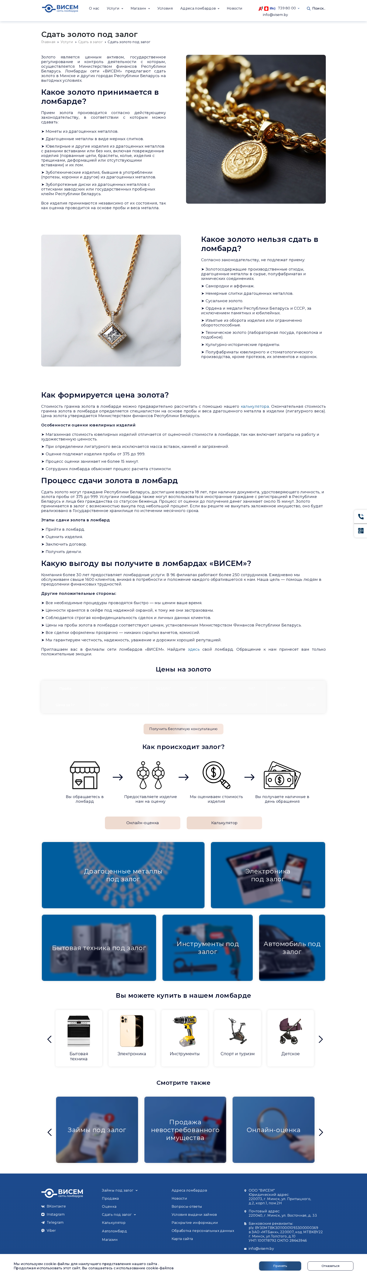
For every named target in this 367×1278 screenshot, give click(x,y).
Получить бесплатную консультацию (183, 729)
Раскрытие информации (195, 1223)
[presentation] (49, 1039)
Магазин (110, 1240)
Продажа (110, 1198)
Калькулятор (224, 823)
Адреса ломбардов (189, 1190)
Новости (234, 8)
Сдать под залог (117, 1215)
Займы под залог (117, 1190)
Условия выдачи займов (194, 1215)
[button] (115, 8)
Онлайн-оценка (142, 823)
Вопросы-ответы (187, 1207)
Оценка (109, 1207)
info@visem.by (275, 15)
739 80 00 (285, 8)
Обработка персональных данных (203, 1231)
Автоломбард (114, 1231)
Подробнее (78, 1061)
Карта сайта (182, 1239)
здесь (194, 649)
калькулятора (255, 406)
